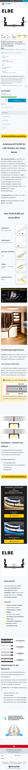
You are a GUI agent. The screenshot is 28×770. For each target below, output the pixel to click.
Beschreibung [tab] (5, 112)
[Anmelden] (11, 1)
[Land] (15, 1)
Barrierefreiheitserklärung (16, 763)
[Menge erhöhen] (6, 99)
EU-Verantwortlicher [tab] (6, 124)
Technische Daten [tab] (5, 116)
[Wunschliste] (22, 1)
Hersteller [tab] (4, 127)
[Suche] (20, 1)
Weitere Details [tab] (5, 120)
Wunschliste (4, 104)
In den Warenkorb (16, 100)
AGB (23, 763)
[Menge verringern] (6, 101)
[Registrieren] (13, 1)
